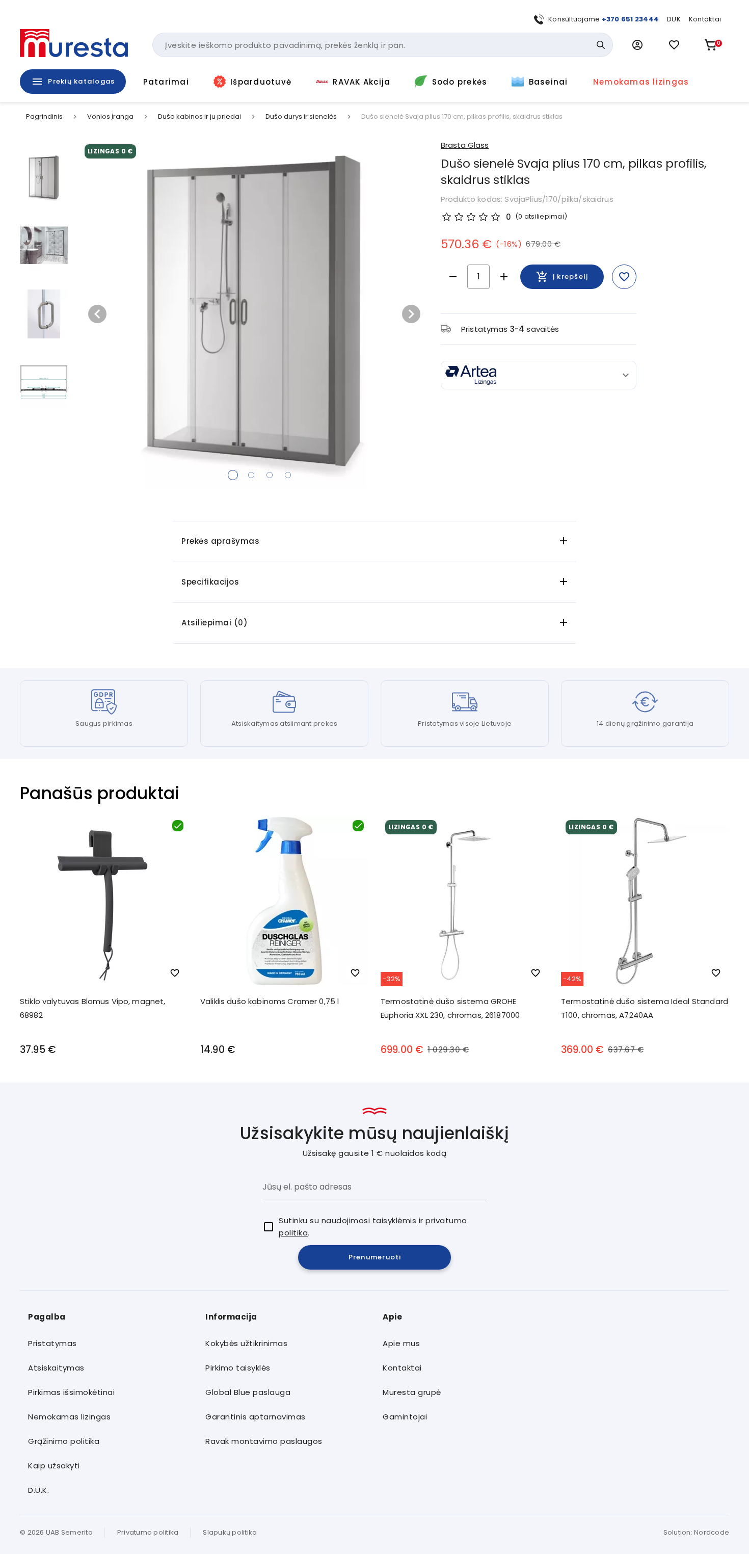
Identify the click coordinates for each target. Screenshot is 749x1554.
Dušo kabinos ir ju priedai (199, 116)
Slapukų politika (230, 1532)
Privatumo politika (148, 1532)
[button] (637, 45)
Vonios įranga (110, 116)
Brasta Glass (465, 145)
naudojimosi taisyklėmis (369, 1220)
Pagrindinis (44, 116)
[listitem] (108, 1343)
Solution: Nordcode (696, 1532)
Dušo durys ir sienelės (301, 116)
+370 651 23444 (630, 19)
